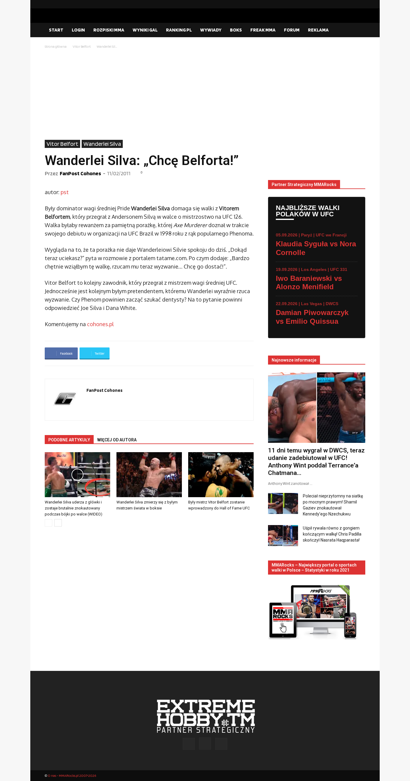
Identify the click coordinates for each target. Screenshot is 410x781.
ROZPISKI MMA (108, 30)
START (56, 30)
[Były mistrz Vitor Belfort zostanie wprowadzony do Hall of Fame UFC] (221, 474)
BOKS (236, 30)
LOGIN (78, 30)
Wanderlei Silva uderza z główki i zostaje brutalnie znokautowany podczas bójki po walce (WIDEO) (73, 508)
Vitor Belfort (82, 46)
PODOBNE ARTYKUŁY (69, 439)
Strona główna (56, 46)
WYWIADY (211, 30)
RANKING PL (179, 30)
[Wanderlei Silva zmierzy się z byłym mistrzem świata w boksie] (149, 474)
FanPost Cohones (80, 173)
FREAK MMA (263, 30)
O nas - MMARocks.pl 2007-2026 (72, 775)
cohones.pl (100, 324)
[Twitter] (360, 4)
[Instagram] (351, 4)
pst (65, 192)
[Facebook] (341, 4)
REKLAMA (318, 30)
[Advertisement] (205, 95)
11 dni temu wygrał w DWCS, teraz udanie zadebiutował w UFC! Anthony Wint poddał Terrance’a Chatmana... (316, 461)
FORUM (292, 30)
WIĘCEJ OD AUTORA (117, 439)
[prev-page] (48, 523)
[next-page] (58, 523)
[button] (358, 30)
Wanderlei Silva (102, 143)
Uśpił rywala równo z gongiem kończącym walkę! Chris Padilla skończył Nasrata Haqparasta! (332, 534)
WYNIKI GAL (145, 30)
